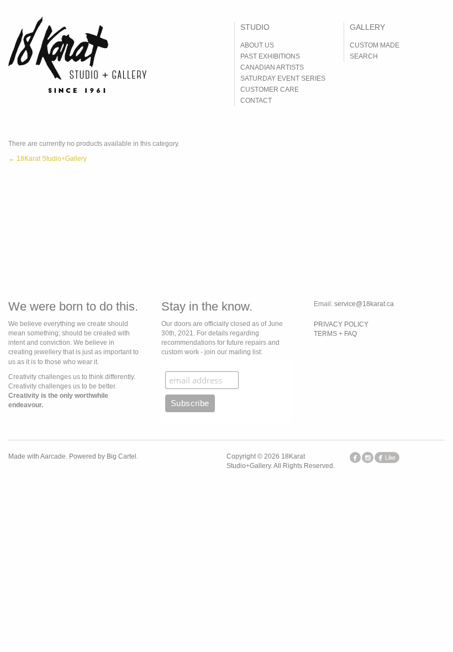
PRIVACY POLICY (341, 324)
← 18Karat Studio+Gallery (47, 158)
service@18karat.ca (364, 304)
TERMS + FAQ (335, 334)
